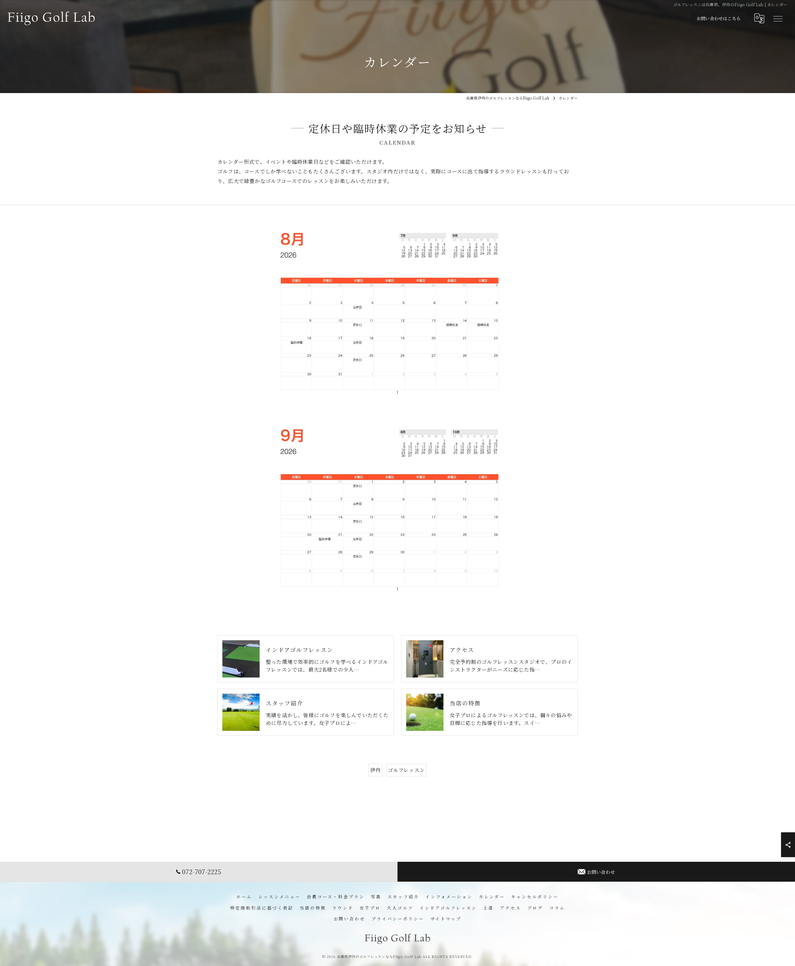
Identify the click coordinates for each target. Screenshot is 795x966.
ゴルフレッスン (406, 770)
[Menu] (777, 18)
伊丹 (375, 770)
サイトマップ (445, 918)
